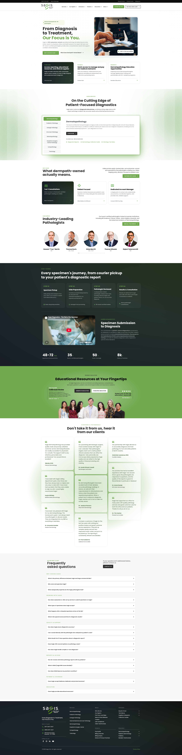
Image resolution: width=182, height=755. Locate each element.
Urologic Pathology (75, 717)
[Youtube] (53, 741)
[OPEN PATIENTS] (92, 7)
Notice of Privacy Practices (102, 738)
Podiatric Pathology (75, 714)
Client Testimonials (100, 724)
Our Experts (98, 713)
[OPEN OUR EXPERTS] (76, 7)
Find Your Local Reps (100, 715)
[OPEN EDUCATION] (101, 7)
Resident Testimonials (125, 738)
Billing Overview (99, 733)
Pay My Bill (98, 731)
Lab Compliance (99, 721)
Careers (97, 719)
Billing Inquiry (98, 736)
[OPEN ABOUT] (107, 7)
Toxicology (73, 733)
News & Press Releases (101, 717)
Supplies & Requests (124, 715)
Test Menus (122, 713)
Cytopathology (74, 730)
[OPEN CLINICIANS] (84, 7)
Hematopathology (75, 724)
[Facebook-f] (43, 741)
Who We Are (98, 711)
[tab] (52, 119)
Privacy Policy (136, 749)
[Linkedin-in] (49, 741)
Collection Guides (123, 717)
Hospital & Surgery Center (77, 727)
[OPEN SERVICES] (67, 7)
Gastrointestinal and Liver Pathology (80, 721)
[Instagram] (46, 741)
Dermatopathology (75, 711)
